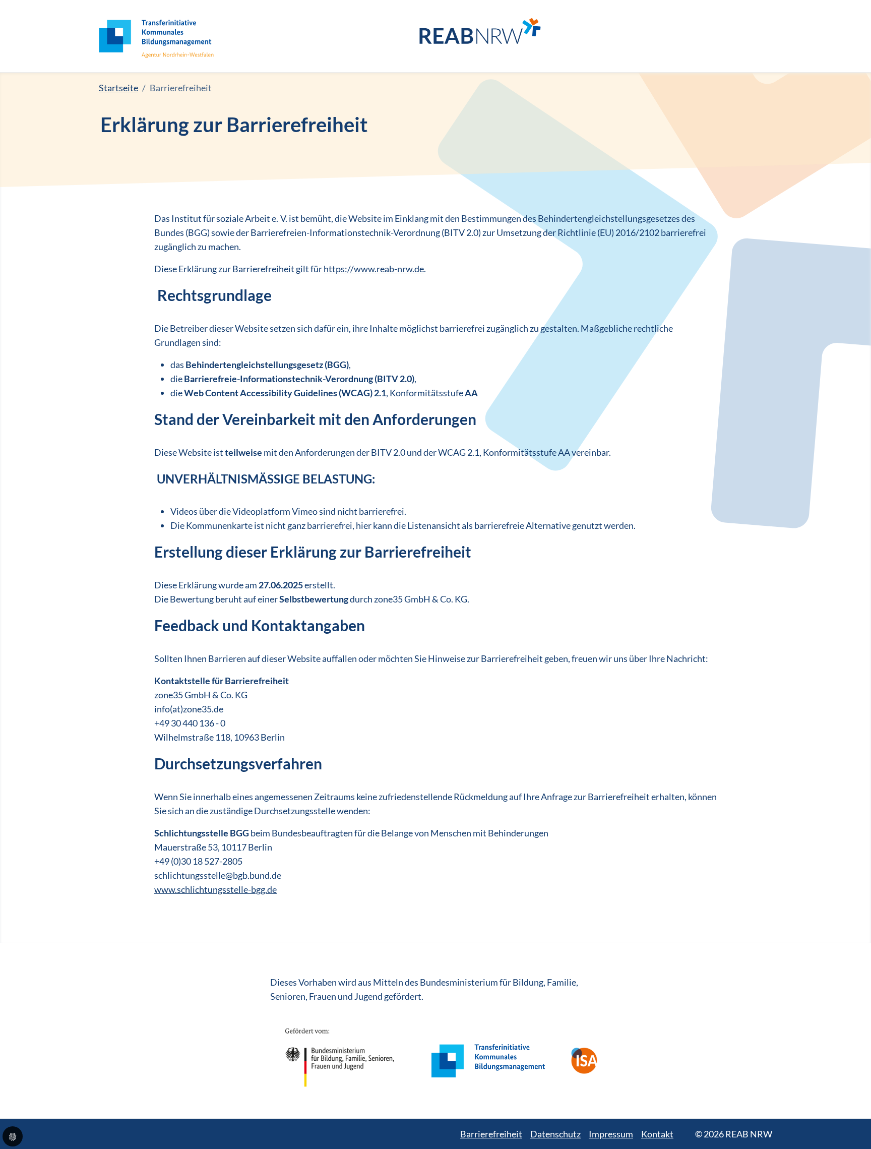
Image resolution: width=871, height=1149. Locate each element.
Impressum (611, 1133)
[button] (13, 1136)
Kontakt (657, 1133)
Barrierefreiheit (491, 1133)
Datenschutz (555, 1133)
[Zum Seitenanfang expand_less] (865, 1120)
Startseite (118, 87)
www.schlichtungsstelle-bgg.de (215, 889)
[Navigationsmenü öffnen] (764, 36)
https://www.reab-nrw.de (374, 268)
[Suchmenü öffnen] (744, 36)
